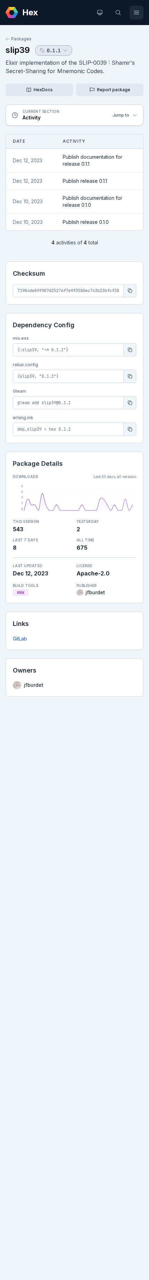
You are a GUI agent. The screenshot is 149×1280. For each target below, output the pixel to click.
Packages (21, 38)
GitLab (20, 639)
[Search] (118, 12)
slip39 (18, 50)
